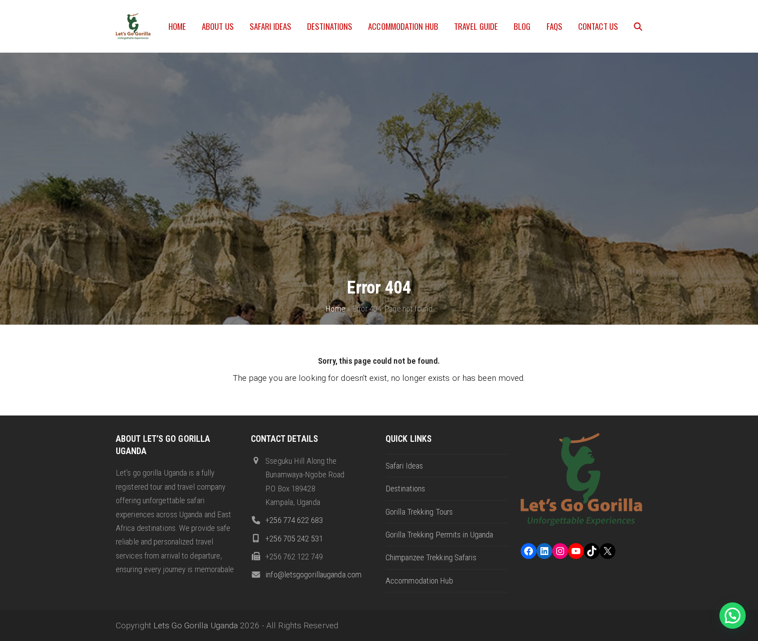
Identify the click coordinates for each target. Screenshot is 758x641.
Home (335, 309)
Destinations (405, 488)
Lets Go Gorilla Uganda (196, 625)
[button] (638, 26)
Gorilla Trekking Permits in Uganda (439, 535)
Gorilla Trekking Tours (419, 512)
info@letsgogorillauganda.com (313, 574)
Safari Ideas (404, 466)
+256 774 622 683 (294, 520)
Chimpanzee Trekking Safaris (431, 557)
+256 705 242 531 (294, 539)
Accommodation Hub (419, 581)
